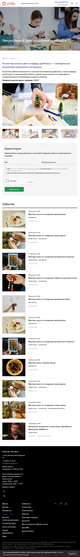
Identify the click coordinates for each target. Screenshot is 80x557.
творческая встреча (43, 436)
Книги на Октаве (9, 527)
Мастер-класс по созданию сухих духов (46, 235)
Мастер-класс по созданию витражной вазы (49, 299)
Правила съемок (8, 487)
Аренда (5, 507)
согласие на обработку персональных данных (25, 169)
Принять (72, 553)
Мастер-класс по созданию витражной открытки (51, 256)
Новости (25, 514)
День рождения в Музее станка (35, 524)
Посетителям (27, 510)
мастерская (32, 217)
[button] (75, 104)
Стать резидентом (61, 2)
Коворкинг (26, 504)
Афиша (5, 504)
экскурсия (32, 436)
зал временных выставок (56, 408)
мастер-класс (33, 221)
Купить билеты (62, 5)
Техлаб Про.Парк (9, 523)
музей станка (32, 239)
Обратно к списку (8, 58)
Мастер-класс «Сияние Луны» (42, 363)
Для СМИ (25, 527)
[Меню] (72, 3)
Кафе (4, 536)
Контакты (26, 521)
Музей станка (8, 514)
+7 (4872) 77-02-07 (9, 461)
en (55, 503)
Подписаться (14, 189)
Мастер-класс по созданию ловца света (47, 405)
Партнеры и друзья (30, 517)
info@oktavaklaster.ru (10, 463)
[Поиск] (61, 504)
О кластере (26, 507)
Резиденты (6, 510)
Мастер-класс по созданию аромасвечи (47, 214)
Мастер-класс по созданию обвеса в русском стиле (52, 278)
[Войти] (77, 3)
